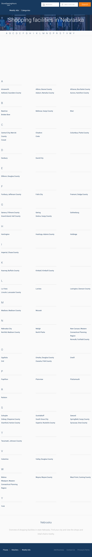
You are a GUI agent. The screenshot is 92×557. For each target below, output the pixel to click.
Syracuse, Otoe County (78, 423)
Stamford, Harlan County (10, 423)
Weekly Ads (14, 10)
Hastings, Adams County (45, 234)
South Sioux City (42, 419)
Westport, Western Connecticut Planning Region (9, 484)
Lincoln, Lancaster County (11, 292)
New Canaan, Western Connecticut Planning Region (78, 332)
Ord (2, 361)
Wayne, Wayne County (44, 477)
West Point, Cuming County (80, 477)
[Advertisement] (46, 55)
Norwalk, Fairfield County (79, 339)
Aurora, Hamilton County (79, 93)
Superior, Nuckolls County (45, 423)
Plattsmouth (75, 379)
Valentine (4, 459)
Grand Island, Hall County (10, 216)
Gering (38, 212)
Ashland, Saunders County (11, 93)
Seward (73, 416)
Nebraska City (6, 329)
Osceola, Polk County (44, 361)
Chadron (39, 133)
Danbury (4, 158)
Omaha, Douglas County (45, 357)
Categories (25, 10)
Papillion (4, 379)
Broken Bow (5, 115)
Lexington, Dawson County (80, 289)
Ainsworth (5, 89)
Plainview (39, 379)
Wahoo (3, 477)
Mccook (39, 310)
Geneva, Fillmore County (10, 212)
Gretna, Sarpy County (44, 216)
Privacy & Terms (83, 550)
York (3, 506)
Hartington (5, 234)
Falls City (39, 194)
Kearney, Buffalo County (10, 271)
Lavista (38, 289)
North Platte (40, 332)
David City (39, 158)
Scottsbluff (40, 416)
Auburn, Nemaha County (45, 93)
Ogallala (4, 357)
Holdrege (73, 234)
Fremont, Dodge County (79, 194)
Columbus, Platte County (79, 133)
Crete (38, 136)
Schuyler (4, 416)
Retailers (15, 550)
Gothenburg (74, 212)
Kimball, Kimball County (45, 271)
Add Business (59, 550)
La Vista (4, 289)
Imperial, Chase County (10, 252)
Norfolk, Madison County (10, 332)
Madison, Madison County (11, 310)
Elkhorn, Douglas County (10, 176)
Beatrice (4, 111)
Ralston (4, 397)
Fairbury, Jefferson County (11, 194)
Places (5, 550)
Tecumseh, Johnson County (11, 441)
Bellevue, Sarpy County (44, 111)
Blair (72, 111)
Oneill (72, 357)
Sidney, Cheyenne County (10, 419)
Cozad (3, 140)
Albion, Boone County (44, 89)
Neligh (38, 329)
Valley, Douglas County (44, 459)
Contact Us (71, 550)
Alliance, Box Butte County (80, 89)
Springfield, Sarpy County (79, 419)
